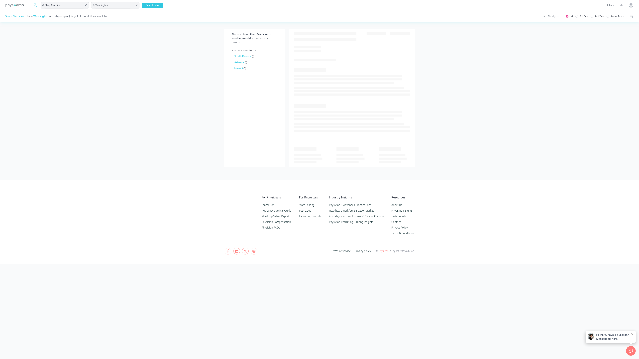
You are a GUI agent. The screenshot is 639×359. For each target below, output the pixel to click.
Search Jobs (152, 5)
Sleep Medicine (14, 16)
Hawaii (238, 68)
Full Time (584, 16)
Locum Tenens (617, 16)
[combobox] (64, 5)
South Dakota (243, 56)
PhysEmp (383, 251)
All (571, 16)
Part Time (599, 16)
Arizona (239, 62)
